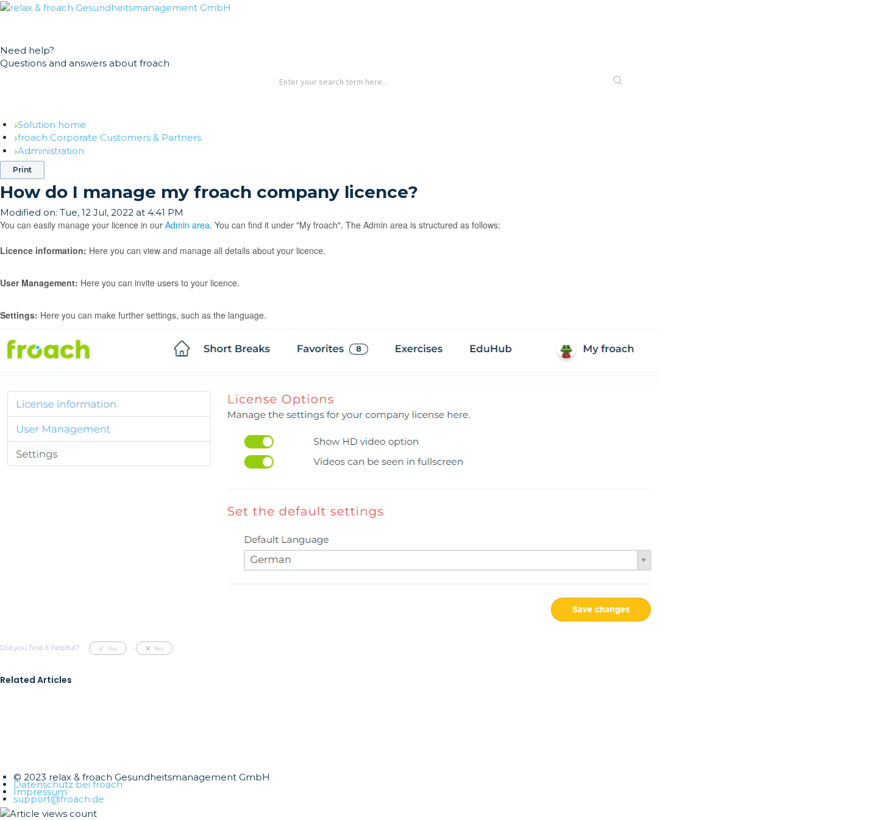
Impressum (40, 791)
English (38, 25)
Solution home (52, 124)
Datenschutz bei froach (68, 784)
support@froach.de (58, 799)
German (13, 25)
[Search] (618, 81)
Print (22, 169)
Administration (51, 151)
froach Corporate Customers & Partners (109, 137)
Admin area (187, 225)
